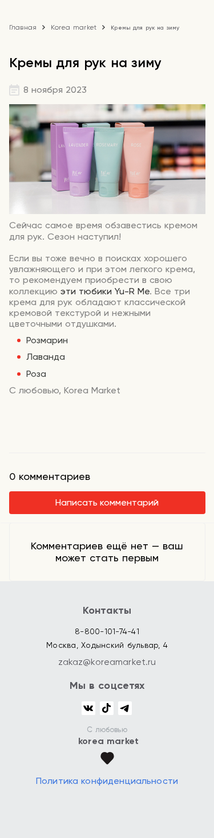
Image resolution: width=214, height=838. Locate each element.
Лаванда (45, 356)
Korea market (73, 27)
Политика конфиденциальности (107, 780)
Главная (23, 27)
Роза (36, 373)
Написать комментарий (107, 502)
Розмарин (47, 340)
